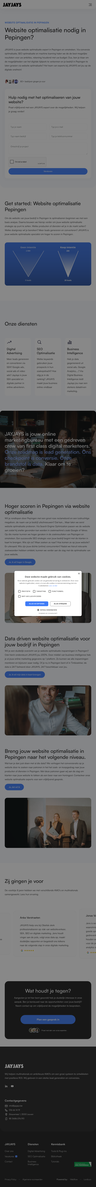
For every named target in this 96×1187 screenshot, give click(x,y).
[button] (48, 610)
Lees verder (53, 586)
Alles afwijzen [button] (60, 604)
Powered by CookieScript (48, 613)
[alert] (48, 593)
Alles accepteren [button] (36, 604)
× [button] (79, 574)
